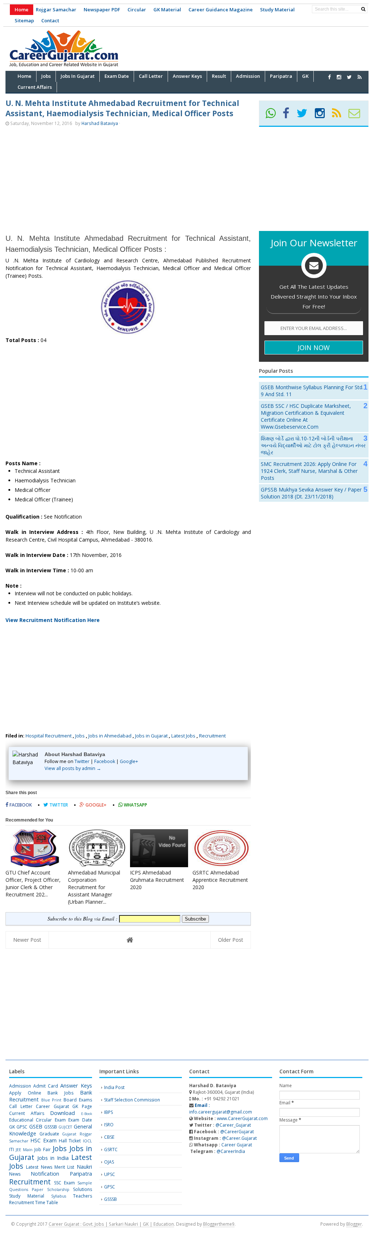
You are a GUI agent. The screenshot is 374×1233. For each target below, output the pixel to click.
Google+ (129, 761)
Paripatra (81, 1173)
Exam (60, 1120)
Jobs (80, 735)
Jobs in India (53, 1157)
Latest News (39, 1167)
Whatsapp (135, 805)
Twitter (82, 761)
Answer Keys (76, 1085)
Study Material (277, 9)
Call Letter (21, 1106)
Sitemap (24, 20)
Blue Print (51, 1100)
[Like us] (329, 77)
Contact (50, 20)
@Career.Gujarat (239, 1138)
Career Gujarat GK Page (64, 1106)
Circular (136, 9)
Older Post (230, 939)
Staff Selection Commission (132, 1100)
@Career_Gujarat (233, 1125)
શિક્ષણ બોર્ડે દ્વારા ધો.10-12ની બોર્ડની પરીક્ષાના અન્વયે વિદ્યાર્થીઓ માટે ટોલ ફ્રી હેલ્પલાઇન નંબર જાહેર (313, 445)
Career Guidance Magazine (220, 9)
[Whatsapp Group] (274, 115)
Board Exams (78, 1100)
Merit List (64, 1167)
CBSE (109, 1137)
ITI (11, 1149)
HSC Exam (43, 1140)
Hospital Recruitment (49, 735)
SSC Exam (64, 1183)
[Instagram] (323, 115)
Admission (20, 1086)
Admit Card (45, 1086)
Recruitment (212, 735)
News (14, 1174)
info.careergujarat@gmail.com (220, 1108)
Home (21, 9)
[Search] (363, 9)
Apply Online (25, 1093)
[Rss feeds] (359, 77)
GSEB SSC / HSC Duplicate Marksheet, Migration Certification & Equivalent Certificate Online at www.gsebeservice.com (306, 416)
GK (12, 1127)
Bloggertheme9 (218, 1224)
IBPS (108, 1112)
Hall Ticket (70, 1141)
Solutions (82, 1189)
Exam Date (80, 1120)
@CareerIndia (231, 1151)
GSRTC (111, 1149)
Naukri (84, 1166)
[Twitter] (305, 115)
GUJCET (65, 1127)
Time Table (46, 1202)
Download (62, 1112)
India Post (114, 1087)
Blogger (354, 1224)
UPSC (109, 1174)
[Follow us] (349, 77)
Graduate (49, 1134)
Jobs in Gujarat (151, 735)
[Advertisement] (236, 47)
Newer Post (27, 939)
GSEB (35, 1126)
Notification (45, 1173)
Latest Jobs (183, 735)
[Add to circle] (339, 77)
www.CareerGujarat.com (242, 1118)
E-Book (86, 1113)
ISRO (109, 1125)
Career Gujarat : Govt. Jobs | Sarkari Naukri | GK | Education (111, 1224)
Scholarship (58, 1189)
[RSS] (339, 115)
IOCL (87, 1140)
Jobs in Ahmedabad (109, 735)
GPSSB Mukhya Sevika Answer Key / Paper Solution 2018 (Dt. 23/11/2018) (311, 493)
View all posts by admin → (73, 768)
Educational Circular (30, 1120)
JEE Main (24, 1149)
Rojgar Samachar (56, 9)
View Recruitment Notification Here (52, 619)
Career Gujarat (236, 1145)
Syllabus (58, 1196)
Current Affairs (26, 1113)
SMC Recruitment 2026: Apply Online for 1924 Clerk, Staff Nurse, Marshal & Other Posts (309, 470)
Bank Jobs (60, 1093)
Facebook (104, 761)
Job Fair (42, 1149)
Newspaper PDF (102, 9)
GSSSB (50, 1127)
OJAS (109, 1162)
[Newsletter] (357, 115)
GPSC (21, 1127)
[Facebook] (289, 115)
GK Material (167, 9)
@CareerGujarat (237, 1131)
